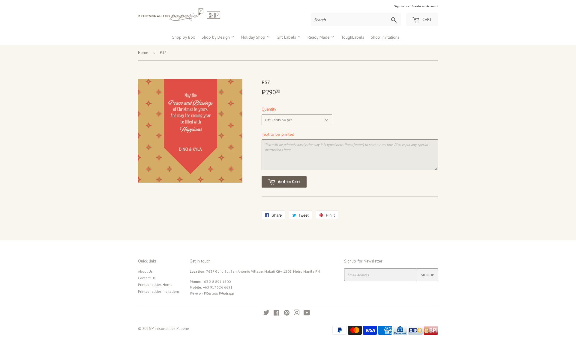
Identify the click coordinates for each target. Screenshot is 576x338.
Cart (426, 19)
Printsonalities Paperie (170, 328)
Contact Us (147, 278)
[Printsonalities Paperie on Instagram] (297, 313)
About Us (145, 271)
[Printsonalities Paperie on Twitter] (266, 313)
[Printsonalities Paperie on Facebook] (276, 313)
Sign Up (427, 275)
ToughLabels (352, 37)
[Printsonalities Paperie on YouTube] (307, 313)
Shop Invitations (385, 37)
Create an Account (425, 6)
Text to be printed (278, 134)
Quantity (269, 109)
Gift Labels (287, 37)
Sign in (399, 6)
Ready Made (319, 37)
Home (143, 52)
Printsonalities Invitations (159, 291)
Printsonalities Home (155, 284)
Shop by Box (183, 37)
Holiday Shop (253, 37)
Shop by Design (216, 37)
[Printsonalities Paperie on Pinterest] (287, 313)
